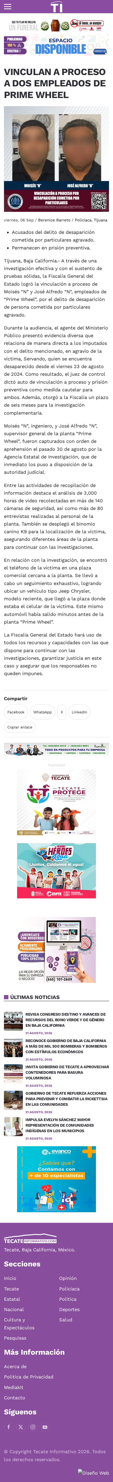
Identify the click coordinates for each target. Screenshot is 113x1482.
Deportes (69, 1309)
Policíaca (83, 220)
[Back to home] (56, 6)
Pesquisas (15, 1338)
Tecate (11, 1288)
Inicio (10, 1278)
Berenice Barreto (54, 220)
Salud (65, 1319)
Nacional (14, 1309)
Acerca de (15, 1366)
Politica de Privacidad (28, 1376)
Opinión (68, 1278)
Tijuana (100, 220)
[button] (7, 6)
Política (67, 1299)
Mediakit (13, 1387)
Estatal (12, 1299)
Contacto (14, 1397)
